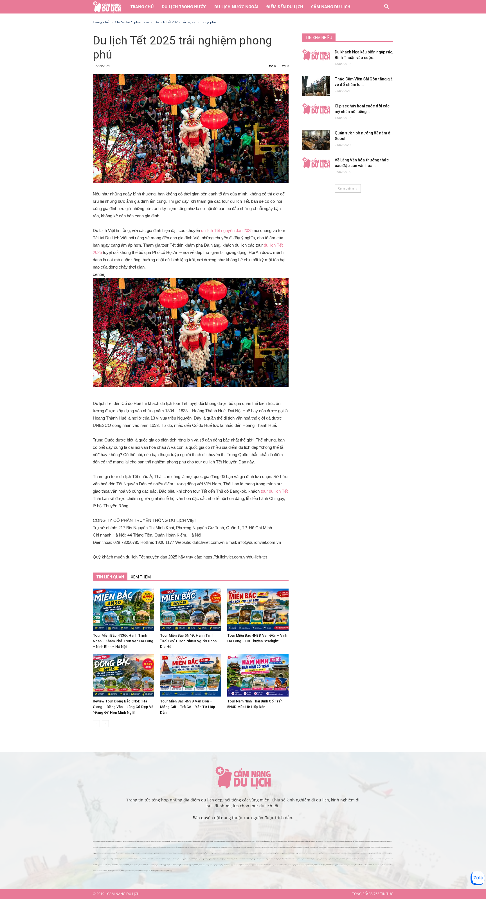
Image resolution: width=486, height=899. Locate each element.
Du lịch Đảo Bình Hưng (108, 847)
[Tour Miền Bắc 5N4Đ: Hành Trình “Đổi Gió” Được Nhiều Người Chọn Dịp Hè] (190, 610)
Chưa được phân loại (132, 22)
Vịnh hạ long (207, 859)
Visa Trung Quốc (259, 859)
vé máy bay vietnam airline (280, 865)
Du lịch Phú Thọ (244, 841)
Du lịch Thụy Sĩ (241, 853)
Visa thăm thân (368, 859)
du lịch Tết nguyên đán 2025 (227, 230)
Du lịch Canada (100, 859)
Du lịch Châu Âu (195, 853)
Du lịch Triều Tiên (186, 853)
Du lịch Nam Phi (164, 859)
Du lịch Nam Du (245, 847)
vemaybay (208, 865)
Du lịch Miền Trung (252, 841)
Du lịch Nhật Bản (305, 847)
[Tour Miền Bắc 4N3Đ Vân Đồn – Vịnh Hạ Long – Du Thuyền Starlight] (258, 610)
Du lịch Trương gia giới (152, 865)
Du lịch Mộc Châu (175, 841)
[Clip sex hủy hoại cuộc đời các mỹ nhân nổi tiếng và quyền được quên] (316, 109)
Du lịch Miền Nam (119, 847)
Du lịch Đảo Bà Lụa (270, 847)
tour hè (120, 865)
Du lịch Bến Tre (201, 847)
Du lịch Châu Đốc (261, 847)
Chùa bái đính (115, 865)
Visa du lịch (332, 859)
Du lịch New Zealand (147, 859)
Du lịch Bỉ (215, 853)
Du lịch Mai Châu (235, 841)
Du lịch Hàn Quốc (314, 847)
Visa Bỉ (285, 859)
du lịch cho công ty (309, 865)
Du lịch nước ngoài (236, 6)
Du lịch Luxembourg (258, 853)
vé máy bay (214, 865)
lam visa (383, 859)
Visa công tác (361, 859)
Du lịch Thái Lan (340, 847)
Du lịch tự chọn (316, 859)
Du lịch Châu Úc (132, 859)
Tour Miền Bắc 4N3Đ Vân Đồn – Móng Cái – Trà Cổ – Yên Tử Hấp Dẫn (187, 707)
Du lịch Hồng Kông (358, 847)
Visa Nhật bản (213, 859)
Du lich (197, 859)
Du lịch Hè (187, 859)
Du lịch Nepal (152, 853)
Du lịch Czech (287, 853)
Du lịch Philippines (131, 853)
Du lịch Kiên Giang (210, 847)
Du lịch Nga (281, 853)
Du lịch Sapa (136, 841)
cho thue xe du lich (377, 865)
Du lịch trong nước (184, 6)
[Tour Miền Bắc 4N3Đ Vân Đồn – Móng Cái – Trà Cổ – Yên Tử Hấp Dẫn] (190, 675)
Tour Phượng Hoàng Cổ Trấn (191, 865)
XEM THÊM (141, 577)
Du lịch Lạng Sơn (201, 841)
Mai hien (388, 859)
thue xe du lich (368, 865)
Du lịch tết (193, 859)
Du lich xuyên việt (376, 859)
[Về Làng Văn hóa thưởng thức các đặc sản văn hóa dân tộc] (316, 163)
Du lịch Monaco (249, 853)
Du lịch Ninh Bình (144, 841)
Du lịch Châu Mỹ (386, 853)
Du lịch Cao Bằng (192, 841)
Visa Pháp (266, 859)
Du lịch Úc (138, 859)
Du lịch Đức (229, 853)
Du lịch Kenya (181, 859)
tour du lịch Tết (274, 491)
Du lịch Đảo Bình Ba (98, 847)
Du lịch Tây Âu (202, 853)
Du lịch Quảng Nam (306, 841)
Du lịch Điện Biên (226, 841)
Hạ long (202, 859)
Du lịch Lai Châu (218, 841)
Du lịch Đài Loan (384, 847)
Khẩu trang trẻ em (145, 870)
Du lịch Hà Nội (120, 841)
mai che (101, 865)
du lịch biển (105, 841)
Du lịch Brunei (159, 853)
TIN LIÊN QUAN (110, 577)
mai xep (150, 841)
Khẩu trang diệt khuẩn (156, 870)
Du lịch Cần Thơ (159, 847)
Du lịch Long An (193, 847)
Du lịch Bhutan (296, 847)
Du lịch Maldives (108, 853)
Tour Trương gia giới (163, 865)
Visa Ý (281, 859)
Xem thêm (346, 188)
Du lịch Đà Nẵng (262, 841)
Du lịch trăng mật (325, 859)
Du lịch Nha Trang (322, 841)
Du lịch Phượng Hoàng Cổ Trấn (176, 865)
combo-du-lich (103, 870)
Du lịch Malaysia (332, 847)
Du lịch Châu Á (289, 847)
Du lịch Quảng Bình (296, 841)
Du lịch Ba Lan (344, 853)
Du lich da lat (202, 865)
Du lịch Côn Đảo (146, 847)
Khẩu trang (110, 870)
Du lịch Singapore (323, 847)
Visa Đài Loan (243, 859)
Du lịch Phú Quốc (137, 847)
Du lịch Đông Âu (273, 853)
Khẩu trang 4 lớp (125, 870)
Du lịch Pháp (210, 853)
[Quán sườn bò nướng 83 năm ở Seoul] (316, 140)
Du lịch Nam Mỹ (109, 859)
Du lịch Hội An (269, 841)
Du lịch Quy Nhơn (134, 865)
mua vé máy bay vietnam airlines (296, 865)
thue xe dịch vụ (385, 865)
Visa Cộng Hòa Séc (297, 859)
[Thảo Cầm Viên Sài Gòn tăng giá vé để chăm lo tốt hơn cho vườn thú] (316, 86)
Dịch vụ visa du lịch (340, 859)
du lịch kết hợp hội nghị (331, 865)
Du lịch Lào (146, 853)
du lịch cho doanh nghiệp (319, 865)
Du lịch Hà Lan (222, 853)
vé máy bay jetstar (258, 865)
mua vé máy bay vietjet (247, 865)
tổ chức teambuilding (342, 865)
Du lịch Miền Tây (129, 847)
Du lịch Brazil (117, 859)
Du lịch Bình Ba (143, 865)
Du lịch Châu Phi (156, 859)
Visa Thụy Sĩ (276, 859)
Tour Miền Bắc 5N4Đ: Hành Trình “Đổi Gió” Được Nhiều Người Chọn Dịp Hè (188, 641)
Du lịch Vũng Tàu (185, 847)
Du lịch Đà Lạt (350, 841)
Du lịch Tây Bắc (209, 841)
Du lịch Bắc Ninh (157, 841)
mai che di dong (107, 865)
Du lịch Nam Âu (360, 853)
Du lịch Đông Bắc (166, 841)
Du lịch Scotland (352, 853)
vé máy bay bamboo (268, 865)
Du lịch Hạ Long (128, 841)
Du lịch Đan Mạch (335, 853)
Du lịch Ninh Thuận (278, 841)
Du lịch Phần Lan (327, 853)
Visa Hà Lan (290, 859)
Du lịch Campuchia (349, 847)
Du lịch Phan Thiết (331, 841)
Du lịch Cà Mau (236, 847)
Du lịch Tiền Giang (176, 847)
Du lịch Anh (310, 853)
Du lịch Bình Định (368, 841)
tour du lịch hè (126, 865)
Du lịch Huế (314, 841)
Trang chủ (142, 6)
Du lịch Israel (139, 853)
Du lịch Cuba (124, 859)
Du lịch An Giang (167, 847)
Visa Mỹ (231, 859)
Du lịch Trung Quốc (375, 847)
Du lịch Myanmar (168, 853)
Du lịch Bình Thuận (378, 841)
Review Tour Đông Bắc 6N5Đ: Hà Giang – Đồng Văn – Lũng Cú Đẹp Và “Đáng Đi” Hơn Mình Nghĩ (123, 707)
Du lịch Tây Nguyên (359, 841)
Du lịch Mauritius (173, 859)
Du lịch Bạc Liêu (228, 847)
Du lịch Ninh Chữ (387, 841)
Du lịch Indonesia (177, 853)
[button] (386, 7)
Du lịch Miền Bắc (112, 841)
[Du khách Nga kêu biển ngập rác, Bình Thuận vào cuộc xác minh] (316, 55)
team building (351, 865)
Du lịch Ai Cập (123, 853)
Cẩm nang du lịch (330, 6)
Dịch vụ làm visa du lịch (351, 859)
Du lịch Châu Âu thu (307, 859)
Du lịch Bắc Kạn (184, 841)
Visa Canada (237, 859)
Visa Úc (227, 859)
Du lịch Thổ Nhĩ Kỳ (376, 853)
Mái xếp (152, 847)
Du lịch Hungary (295, 853)
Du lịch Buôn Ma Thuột (341, 841)
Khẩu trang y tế (116, 870)
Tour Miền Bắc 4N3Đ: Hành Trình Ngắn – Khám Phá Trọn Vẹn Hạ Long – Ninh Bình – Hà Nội (123, 641)
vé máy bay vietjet (228, 865)
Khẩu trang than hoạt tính (135, 870)
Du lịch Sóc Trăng (219, 847)
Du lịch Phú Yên (287, 841)
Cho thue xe (362, 865)
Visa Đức (271, 859)
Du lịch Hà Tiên (252, 847)
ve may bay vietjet (237, 865)
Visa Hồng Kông (251, 859)
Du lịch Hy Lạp (368, 853)
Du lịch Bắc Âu (303, 853)
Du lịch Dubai (367, 847)
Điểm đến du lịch (284, 6)
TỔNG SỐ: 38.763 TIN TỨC (372, 893)
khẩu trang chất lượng (166, 870)
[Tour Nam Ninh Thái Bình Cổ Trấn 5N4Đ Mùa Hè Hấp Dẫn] (258, 675)
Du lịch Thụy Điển (318, 853)
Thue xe (357, 865)
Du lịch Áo (266, 853)
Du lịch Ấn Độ (115, 853)
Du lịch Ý (235, 853)
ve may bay (220, 865)
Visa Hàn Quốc (220, 859)
